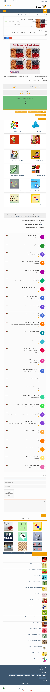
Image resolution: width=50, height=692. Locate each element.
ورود (4, 5)
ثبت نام (8, 5)
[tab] (10, 553)
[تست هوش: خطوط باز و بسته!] (25, 526)
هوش (31, 216)
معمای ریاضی (17, 216)
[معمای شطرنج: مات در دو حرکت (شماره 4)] (25, 546)
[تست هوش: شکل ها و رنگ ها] (39, 526)
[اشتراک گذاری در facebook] (5, 38)
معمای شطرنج (12, 216)
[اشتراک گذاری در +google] (10, 38)
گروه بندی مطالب (23, 689)
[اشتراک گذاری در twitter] (7, 38)
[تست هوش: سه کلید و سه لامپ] (10, 526)
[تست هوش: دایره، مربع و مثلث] (10, 536)
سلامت (20, 686)
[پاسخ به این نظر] (38, 239)
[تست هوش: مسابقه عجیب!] (39, 536)
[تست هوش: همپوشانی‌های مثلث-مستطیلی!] (25, 536)
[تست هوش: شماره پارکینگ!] (10, 546)
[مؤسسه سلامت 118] (4, 687)
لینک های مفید (30, 689)
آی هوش (45, 14)
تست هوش (22, 216)
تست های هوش (38, 14)
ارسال (44, 515)
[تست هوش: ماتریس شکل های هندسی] (39, 546)
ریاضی (28, 216)
